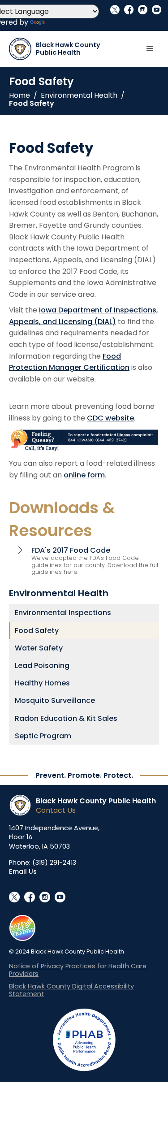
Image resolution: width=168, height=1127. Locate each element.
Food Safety (31, 104)
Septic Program (43, 736)
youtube (156, 9)
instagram (142, 9)
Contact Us (56, 810)
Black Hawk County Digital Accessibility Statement (71, 990)
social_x (115, 9)
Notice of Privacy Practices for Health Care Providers (77, 969)
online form (84, 475)
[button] (150, 48)
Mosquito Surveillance (55, 700)
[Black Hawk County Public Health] (22, 805)
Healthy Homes (42, 683)
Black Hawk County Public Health (96, 801)
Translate (64, 22)
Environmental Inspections (63, 612)
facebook (129, 9)
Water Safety (39, 648)
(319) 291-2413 (54, 862)
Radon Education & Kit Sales (66, 718)
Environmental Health (79, 95)
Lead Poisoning (42, 665)
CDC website (110, 418)
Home (19, 95)
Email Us (23, 871)
